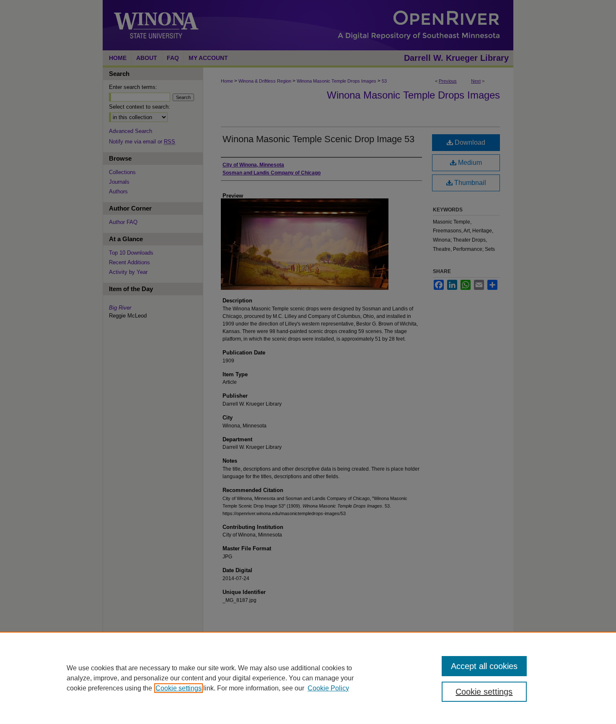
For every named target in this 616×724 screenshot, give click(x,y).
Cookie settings (178, 688)
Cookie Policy (328, 688)
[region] (308, 678)
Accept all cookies (484, 666)
